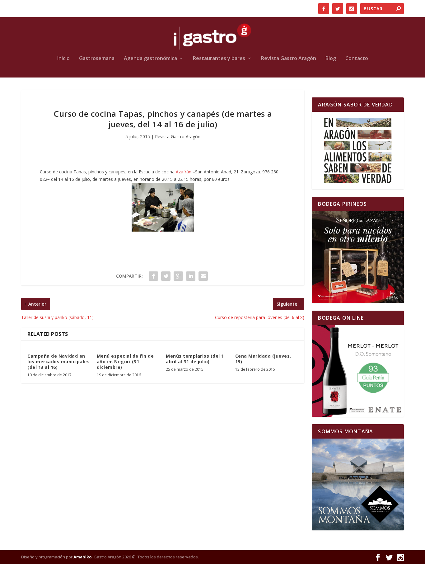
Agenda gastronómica (150, 59)
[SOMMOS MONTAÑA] (358, 484)
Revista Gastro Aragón (288, 59)
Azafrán (184, 172)
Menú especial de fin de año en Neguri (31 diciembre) (125, 361)
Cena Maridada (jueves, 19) (263, 358)
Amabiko (82, 557)
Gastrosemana (96, 59)
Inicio (63, 59)
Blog (330, 59)
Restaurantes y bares (219, 59)
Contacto (356, 59)
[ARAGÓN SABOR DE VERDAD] (358, 150)
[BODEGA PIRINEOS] (358, 257)
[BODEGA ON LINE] (358, 371)
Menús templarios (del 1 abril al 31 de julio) (195, 358)
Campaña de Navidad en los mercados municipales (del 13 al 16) (58, 361)
